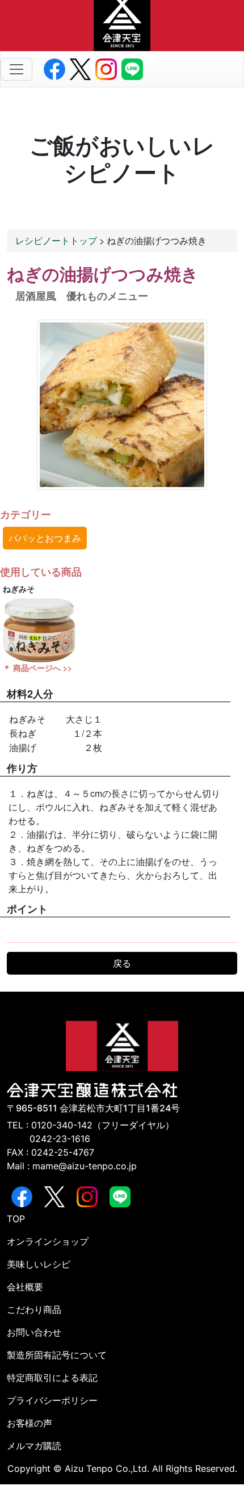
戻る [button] (122, 962)
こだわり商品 (34, 1309)
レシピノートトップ (56, 240)
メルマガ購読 (34, 1445)
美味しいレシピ (38, 1264)
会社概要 (25, 1286)
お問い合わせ (34, 1332)
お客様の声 (29, 1423)
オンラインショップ (48, 1241)
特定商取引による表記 (52, 1377)
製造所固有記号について (57, 1355)
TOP (16, 1218)
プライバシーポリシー (52, 1400)
